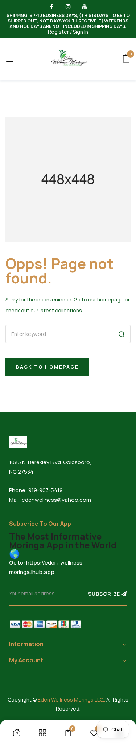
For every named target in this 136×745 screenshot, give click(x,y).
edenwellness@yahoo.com (56, 500)
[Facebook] (51, 8)
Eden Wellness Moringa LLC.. (71, 699)
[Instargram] (68, 8)
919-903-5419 (45, 490)
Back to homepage (47, 366)
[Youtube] (84, 8)
